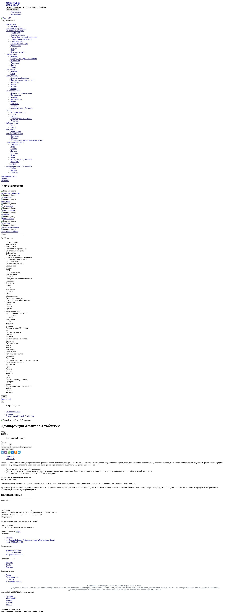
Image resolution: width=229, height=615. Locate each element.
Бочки (13, 125)
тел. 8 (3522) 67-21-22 (14, 542)
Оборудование (12, 76)
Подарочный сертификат (16, 29)
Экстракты (14, 63)
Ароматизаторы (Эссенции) (21, 108)
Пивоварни (15, 61)
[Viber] (5, 452)
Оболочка (14, 138)
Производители (12, 577)
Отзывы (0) (10, 459)
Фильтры (14, 172)
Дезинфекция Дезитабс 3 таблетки (20, 416)
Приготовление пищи (15, 142)
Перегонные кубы (17, 52)
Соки (12, 74)
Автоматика (11, 24)
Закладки (9, 567)
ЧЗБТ (12, 50)
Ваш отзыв (5, 510)
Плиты (13, 84)
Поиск (4, 397)
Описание (10, 456)
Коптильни (15, 144)
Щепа (12, 147)
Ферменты (14, 104)
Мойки (13, 168)
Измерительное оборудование (22, 80)
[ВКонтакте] (12, 452)
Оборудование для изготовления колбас (26, 140)
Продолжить (6, 517)
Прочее (13, 89)
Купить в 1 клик (7, 449)
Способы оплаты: (8, 532)
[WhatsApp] (9, 452)
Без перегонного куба (19, 44)
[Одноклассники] (15, 452)
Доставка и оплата (13, 552)
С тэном (13, 48)
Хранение (10, 110)
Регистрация (15, 12)
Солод (13, 67)
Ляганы (13, 151)
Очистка (13, 106)
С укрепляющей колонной (21, 39)
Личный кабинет (12, 9)
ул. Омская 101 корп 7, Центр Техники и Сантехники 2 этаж (30, 540)
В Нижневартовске (13, 581)
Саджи (13, 164)
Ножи (12, 155)
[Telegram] (2, 452)
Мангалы (14, 153)
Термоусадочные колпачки (21, 119)
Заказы (8, 565)
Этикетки (14, 121)
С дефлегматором (17, 35)
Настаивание (15, 95)
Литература (15, 82)
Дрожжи (13, 56)
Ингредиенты (16, 99)
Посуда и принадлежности (21, 159)
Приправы (14, 136)
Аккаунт (9, 563)
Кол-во (4, 442)
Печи (12, 157)
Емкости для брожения (19, 78)
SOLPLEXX (15, 33)
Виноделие (10, 69)
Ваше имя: (5, 500)
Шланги (13, 86)
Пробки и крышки (18, 112)
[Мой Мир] (19, 452)
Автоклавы (10, 129)
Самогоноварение (13, 91)
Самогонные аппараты (15, 31)
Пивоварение (11, 54)
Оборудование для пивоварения (23, 59)
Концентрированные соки (21, 93)
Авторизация (15, 14)
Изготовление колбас (14, 134)
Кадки (13, 127)
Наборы (13, 102)
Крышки (14, 117)
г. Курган (9, 538)
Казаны (13, 149)
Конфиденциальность (14, 554)
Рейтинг (4, 515)
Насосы (13, 170)
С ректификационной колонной (23, 37)
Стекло (13, 114)
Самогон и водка (17, 41)
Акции (8, 575)
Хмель (13, 65)
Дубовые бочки (12, 123)
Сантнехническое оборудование (19, 166)
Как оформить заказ (14, 550)
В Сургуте (10, 579)
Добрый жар (15, 46)
